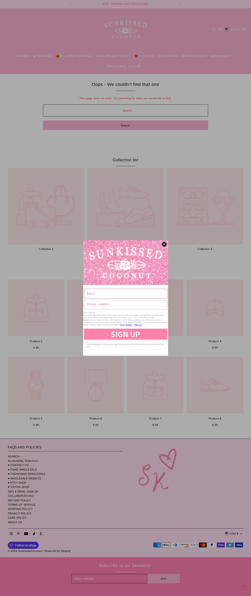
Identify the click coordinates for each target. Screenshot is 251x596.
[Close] (164, 244)
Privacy (138, 324)
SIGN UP (125, 334)
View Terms (126, 324)
